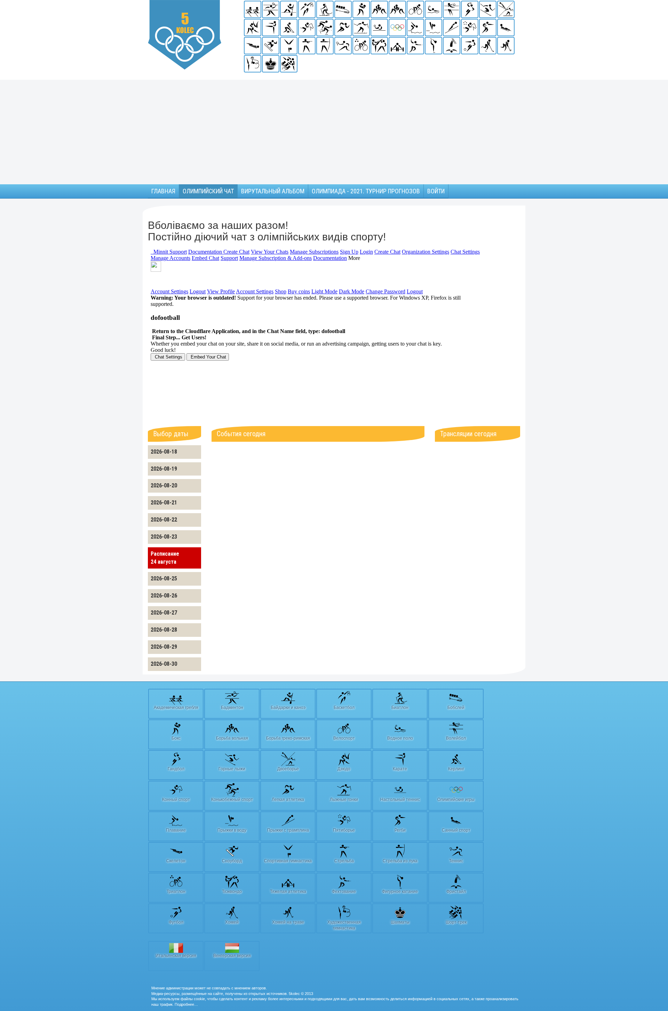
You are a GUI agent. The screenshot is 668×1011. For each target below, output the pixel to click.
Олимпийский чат (208, 191)
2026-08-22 (164, 519)
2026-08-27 (164, 612)
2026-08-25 (164, 578)
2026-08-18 (164, 451)
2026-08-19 (164, 468)
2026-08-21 (164, 502)
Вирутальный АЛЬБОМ (272, 191)
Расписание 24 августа (165, 557)
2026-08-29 (164, 646)
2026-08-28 (164, 629)
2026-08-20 (164, 485)
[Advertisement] (334, 132)
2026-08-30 (164, 664)
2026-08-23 (164, 536)
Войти (436, 191)
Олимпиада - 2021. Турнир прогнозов (366, 191)
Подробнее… (186, 1004)
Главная (163, 191)
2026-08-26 (164, 595)
